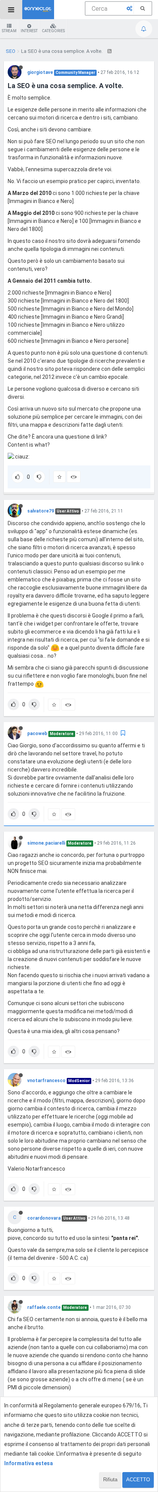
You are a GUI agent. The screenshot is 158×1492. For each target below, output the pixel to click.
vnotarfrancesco (46, 1080)
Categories (53, 31)
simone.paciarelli (46, 843)
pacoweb (37, 733)
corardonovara (44, 1218)
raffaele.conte (44, 1307)
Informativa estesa (28, 1463)
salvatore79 (40, 511)
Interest (29, 31)
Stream (9, 31)
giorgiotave (40, 72)
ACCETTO (138, 1479)
